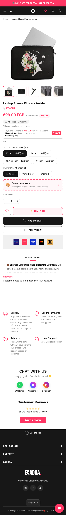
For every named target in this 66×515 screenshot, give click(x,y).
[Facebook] (33, 488)
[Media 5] (58, 91)
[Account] (52, 11)
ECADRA (33, 472)
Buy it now (35, 230)
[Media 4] (46, 91)
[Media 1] (8, 91)
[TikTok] (40, 488)
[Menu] (5, 11)
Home (5, 19)
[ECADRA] (33, 11)
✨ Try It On (38, 211)
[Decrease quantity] (5, 201)
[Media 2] (21, 91)
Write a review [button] (33, 420)
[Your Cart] (59, 11)
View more (8, 277)
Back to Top (35, 433)
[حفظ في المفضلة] (7, 211)
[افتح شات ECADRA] (59, 508)
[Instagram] (26, 488)
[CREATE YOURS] (45, 11)
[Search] (11, 11)
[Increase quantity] (17, 201)
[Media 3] (33, 91)
